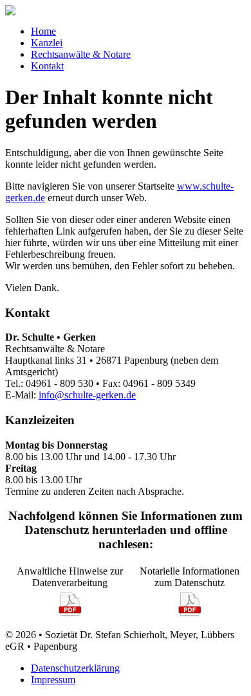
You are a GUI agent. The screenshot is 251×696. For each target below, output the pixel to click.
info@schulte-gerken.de (87, 394)
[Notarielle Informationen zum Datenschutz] (190, 613)
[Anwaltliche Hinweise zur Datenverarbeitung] (70, 613)
